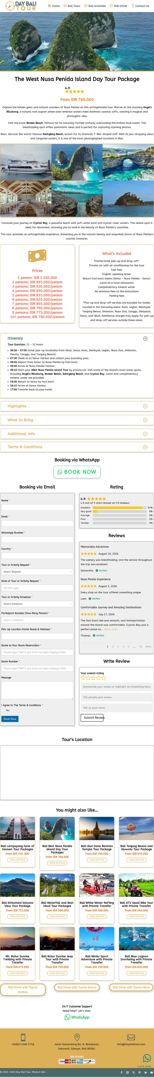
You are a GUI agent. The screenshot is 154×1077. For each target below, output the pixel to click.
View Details (17, 859)
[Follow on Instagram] (127, 1072)
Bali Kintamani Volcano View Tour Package (17, 904)
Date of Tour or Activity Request (21, 581)
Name (5, 500)
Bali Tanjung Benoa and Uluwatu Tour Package (136, 847)
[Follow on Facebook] (121, 1072)
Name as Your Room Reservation (21, 645)
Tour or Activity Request (16, 564)
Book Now (80, 472)
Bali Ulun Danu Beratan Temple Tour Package (97, 847)
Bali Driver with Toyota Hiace (131, 987)
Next (148, 646)
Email (5, 516)
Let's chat (144, 1066)
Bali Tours (74, 6)
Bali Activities (97, 6)
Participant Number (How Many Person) (25, 613)
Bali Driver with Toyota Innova (77, 987)
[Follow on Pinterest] (139, 1072)
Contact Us (142, 6)
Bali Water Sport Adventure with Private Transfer (96, 959)
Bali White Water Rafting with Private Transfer (97, 904)
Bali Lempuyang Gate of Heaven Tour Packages (17, 847)
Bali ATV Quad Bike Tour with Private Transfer (136, 904)
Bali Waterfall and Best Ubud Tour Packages (57, 904)
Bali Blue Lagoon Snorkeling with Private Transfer (136, 959)
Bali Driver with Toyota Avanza (22, 990)
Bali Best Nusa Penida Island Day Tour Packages (57, 849)
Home (56, 6)
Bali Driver (120, 6)
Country (6, 548)
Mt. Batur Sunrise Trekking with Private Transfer (17, 959)
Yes (7, 710)
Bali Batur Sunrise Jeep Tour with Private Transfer (57, 959)
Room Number (10, 661)
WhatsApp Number (13, 532)
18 (140, 646)
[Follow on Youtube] (151, 1072)
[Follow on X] (133, 1072)
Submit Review (93, 717)
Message (6, 677)
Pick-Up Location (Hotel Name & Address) (26, 629)
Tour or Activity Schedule (16, 597)
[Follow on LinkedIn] (145, 1072)
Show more (111, 629)
